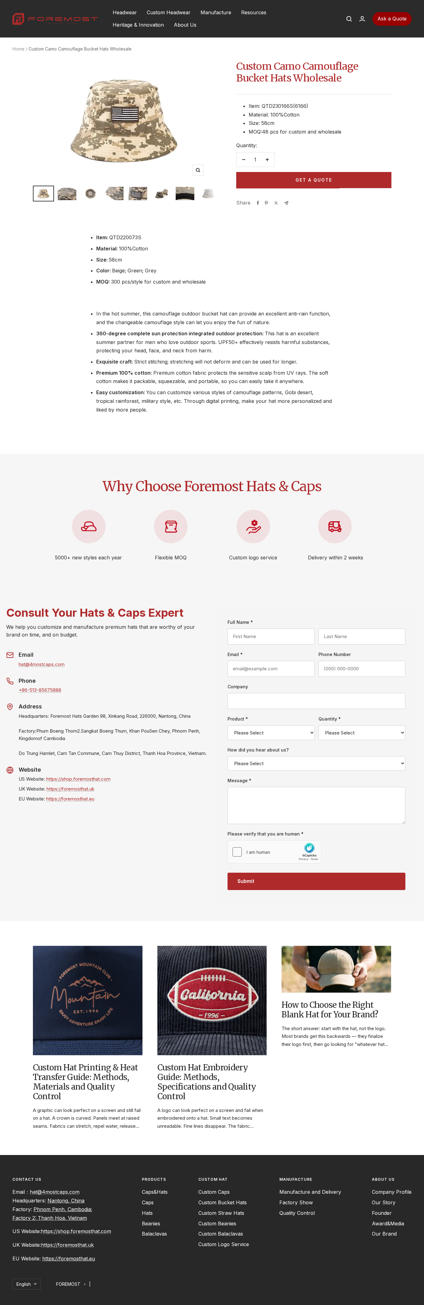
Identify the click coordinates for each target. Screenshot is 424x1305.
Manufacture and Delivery (310, 1192)
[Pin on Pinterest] (266, 203)
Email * (235, 654)
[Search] (349, 19)
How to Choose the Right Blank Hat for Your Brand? (330, 1010)
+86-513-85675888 (40, 690)
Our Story (383, 1202)
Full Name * (240, 622)
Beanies (151, 1223)
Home (18, 48)
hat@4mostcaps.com (42, 664)
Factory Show (296, 1202)
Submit (245, 881)
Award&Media (388, 1223)
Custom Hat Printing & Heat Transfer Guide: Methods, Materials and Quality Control (85, 1082)
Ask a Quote (392, 18)
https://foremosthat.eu (70, 799)
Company (238, 686)
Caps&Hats (155, 1192)
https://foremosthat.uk (70, 789)
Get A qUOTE (313, 180)
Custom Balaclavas (220, 1234)
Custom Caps (214, 1192)
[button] (343, 18)
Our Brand (384, 1234)
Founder (382, 1213)
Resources (253, 12)
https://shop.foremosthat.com (78, 779)
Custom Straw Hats (221, 1213)
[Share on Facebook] (258, 203)
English (23, 1284)
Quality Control (297, 1213)
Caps (148, 1202)
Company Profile (392, 1192)
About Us (185, 25)
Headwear (125, 12)
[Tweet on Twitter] (276, 203)
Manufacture (216, 12)
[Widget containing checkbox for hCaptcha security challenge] (274, 852)
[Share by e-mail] (286, 203)
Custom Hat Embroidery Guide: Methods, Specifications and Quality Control (206, 1082)
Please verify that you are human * (266, 833)
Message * (239, 780)
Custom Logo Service (223, 1244)
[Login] (362, 18)
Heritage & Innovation (138, 25)
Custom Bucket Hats (222, 1202)
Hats (147, 1213)
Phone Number (334, 654)
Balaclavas (154, 1234)
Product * (238, 718)
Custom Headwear (169, 12)
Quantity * (329, 718)
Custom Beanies (217, 1223)
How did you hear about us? (258, 749)
